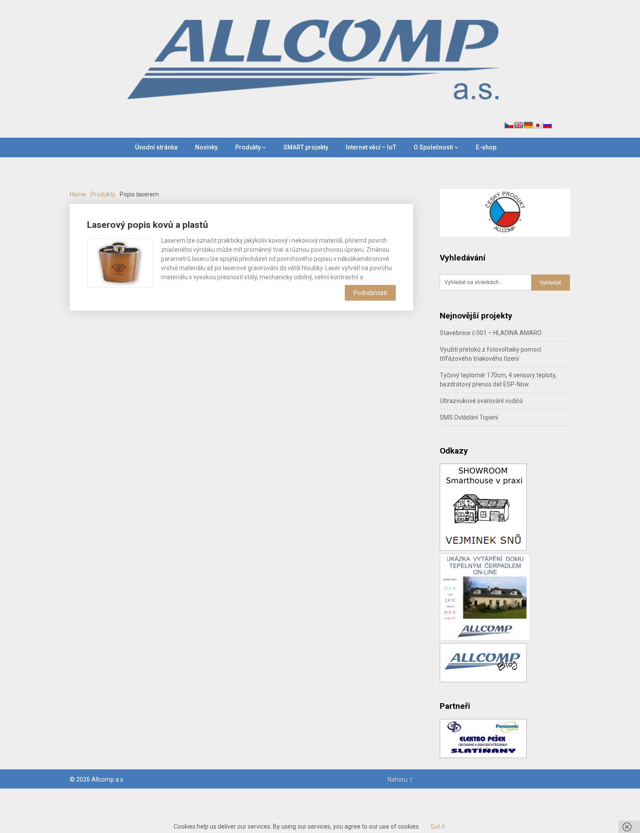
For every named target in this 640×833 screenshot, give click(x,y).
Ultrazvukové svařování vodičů (481, 400)
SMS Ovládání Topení (469, 417)
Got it (438, 826)
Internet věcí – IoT (371, 147)
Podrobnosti (370, 292)
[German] (528, 125)
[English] (518, 125)
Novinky (206, 147)
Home (78, 194)
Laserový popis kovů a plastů (147, 225)
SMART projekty (305, 147)
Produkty (248, 147)
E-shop (486, 147)
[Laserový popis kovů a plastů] (119, 262)
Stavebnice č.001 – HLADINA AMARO (491, 332)
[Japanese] (537, 125)
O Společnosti (433, 147)
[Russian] (547, 125)
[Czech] (509, 125)
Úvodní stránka (156, 147)
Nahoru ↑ (400, 779)
